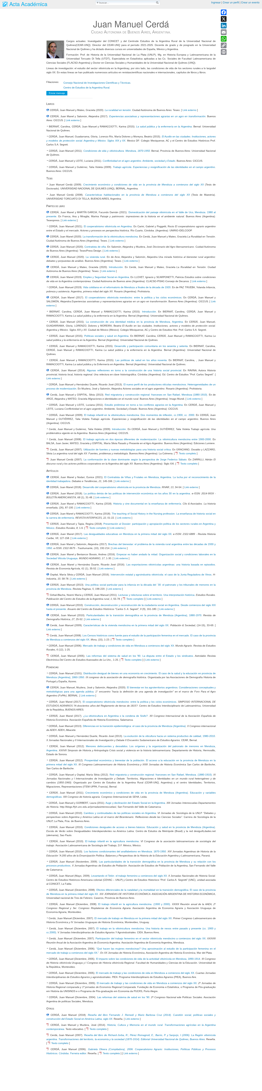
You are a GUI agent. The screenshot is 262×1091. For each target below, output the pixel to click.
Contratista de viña (95, 246)
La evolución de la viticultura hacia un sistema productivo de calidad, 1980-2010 (169, 736)
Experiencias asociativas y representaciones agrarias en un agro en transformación (157, 116)
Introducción (116, 267)
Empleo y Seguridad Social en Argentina (106, 277)
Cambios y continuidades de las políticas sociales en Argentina (120, 813)
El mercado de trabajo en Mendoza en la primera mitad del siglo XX (132, 918)
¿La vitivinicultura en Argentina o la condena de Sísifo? (115, 715)
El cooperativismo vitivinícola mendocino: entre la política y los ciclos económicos (133, 297)
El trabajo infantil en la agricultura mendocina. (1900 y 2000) (134, 904)
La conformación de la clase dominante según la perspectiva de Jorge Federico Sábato (135, 459)
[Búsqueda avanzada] (97, 2)
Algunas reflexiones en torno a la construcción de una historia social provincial (134, 370)
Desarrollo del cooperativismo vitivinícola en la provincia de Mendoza (121, 487)
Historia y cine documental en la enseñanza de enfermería (147, 503)
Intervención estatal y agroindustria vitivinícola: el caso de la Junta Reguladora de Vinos (161, 574)
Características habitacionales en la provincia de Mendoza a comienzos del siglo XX (137, 194)
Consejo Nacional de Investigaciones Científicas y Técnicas (96, 82)
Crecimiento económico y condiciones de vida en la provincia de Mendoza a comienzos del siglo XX (143, 184)
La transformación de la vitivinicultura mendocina (110, 236)
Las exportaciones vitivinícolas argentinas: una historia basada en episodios (170, 564)
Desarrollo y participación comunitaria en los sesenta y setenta (151, 346)
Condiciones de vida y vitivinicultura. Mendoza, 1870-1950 (116, 150)
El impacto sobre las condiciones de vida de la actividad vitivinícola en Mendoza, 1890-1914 (148, 958)
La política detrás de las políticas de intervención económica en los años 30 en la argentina (137, 493)
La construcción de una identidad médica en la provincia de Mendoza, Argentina (134, 321)
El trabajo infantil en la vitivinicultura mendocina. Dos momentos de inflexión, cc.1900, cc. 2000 (139, 415)
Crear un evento (250, 2)
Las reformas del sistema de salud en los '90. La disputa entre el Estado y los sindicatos (139, 655)
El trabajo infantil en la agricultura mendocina (112, 841)
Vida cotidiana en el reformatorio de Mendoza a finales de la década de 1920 (127, 287)
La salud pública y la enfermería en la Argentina (164, 126)
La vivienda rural (95, 256)
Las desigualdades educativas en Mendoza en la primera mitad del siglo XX (127, 534)
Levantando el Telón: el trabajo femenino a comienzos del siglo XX (129, 875)
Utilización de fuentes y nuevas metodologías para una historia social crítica (127, 449)
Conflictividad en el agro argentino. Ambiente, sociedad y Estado (139, 160)
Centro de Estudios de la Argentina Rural (86, 87)
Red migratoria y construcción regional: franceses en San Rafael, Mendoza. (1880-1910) (161, 774)
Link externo (189, 110)
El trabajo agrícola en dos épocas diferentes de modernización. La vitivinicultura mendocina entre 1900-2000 (147, 439)
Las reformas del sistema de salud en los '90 (123, 997)
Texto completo (187, 453)
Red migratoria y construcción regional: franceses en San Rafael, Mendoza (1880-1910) (156, 394)
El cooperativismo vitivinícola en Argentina (108, 226)
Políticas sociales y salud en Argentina (106, 335)
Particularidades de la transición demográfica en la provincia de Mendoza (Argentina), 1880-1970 (143, 615)
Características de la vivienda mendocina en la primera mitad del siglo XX (125, 625)
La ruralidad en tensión (118, 110)
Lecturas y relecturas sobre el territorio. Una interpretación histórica (156, 594)
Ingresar (216, 2)
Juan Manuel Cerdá (131, 23)
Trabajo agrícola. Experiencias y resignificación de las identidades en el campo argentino (164, 167)
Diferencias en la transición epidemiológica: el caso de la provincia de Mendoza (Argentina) (134, 726)
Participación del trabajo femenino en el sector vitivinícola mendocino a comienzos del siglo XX (150, 938)
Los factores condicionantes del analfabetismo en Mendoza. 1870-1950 (125, 851)
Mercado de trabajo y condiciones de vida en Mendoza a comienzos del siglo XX (128, 645)
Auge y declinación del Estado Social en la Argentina (135, 802)
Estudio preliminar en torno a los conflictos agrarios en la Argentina (144, 404)
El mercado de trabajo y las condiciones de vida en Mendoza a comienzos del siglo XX (145, 972)
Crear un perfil (231, 2)
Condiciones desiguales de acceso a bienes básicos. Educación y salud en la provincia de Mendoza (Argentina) (149, 827)
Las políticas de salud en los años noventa (141, 360)
